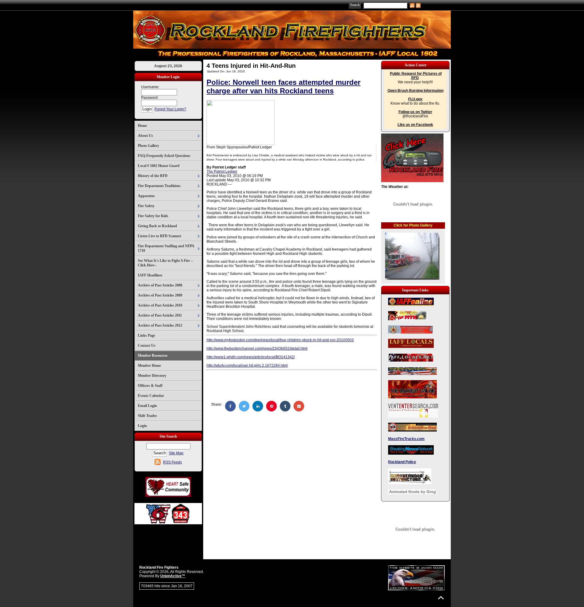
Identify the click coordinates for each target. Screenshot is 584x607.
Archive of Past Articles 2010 (160, 305)
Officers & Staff (150, 385)
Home (142, 125)
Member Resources (153, 355)
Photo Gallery (148, 146)
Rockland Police (402, 462)
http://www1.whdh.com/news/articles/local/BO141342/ (251, 357)
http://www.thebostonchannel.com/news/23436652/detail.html (257, 348)
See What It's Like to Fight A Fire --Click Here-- (165, 262)
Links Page (146, 335)
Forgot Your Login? (170, 109)
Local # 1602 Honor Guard (158, 166)
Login (142, 426)
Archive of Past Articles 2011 (160, 315)
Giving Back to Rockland (157, 226)
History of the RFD (153, 176)
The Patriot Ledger (222, 171)
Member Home (149, 365)
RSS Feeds (172, 462)
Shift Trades (147, 416)
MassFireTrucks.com (406, 439)
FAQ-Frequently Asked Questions (164, 156)
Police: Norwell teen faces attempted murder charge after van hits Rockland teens (283, 86)
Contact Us (146, 345)
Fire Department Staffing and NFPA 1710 (166, 248)
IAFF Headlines (150, 275)
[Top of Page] (441, 597)
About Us (145, 136)
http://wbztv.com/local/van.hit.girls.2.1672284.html (247, 365)
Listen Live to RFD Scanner (159, 236)
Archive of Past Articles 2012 (160, 325)
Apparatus (146, 196)
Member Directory (152, 375)
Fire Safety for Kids (153, 216)
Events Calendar (151, 396)
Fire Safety (146, 206)
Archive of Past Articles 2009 (160, 295)
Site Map (176, 453)
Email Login (147, 406)
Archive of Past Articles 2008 (160, 285)
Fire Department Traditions (159, 186)
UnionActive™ (172, 576)
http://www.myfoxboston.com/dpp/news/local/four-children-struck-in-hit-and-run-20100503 (280, 340)
